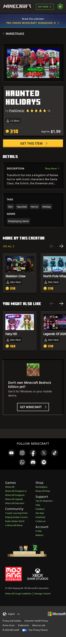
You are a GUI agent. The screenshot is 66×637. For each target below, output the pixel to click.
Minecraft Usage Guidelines (18, 593)
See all (7, 246)
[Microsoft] (56, 614)
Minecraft (9, 486)
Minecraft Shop (43, 491)
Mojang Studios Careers (16, 517)
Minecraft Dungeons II (15, 491)
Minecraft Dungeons (15, 495)
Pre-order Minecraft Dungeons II (31, 22)
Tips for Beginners (44, 500)
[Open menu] (60, 6)
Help (38, 504)
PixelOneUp (16, 110)
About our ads (38, 625)
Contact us (41, 521)
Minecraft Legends (14, 499)
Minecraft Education (14, 503)
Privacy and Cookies (12, 621)
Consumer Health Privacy (36, 621)
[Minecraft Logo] (17, 6)
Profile (39, 531)
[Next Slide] (61, 246)
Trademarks (23, 625)
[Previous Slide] (52, 246)
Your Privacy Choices (38, 630)
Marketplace (15, 33)
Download (40, 517)
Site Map (40, 513)
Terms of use (9, 625)
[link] (11, 452)
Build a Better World (14, 521)
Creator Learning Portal (16, 513)
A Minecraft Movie (14, 525)
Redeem (39, 535)
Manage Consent (42, 593)
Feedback (40, 509)
